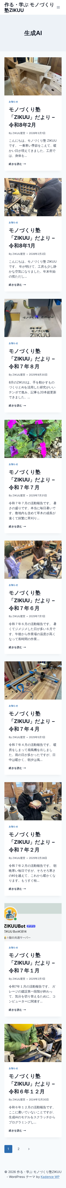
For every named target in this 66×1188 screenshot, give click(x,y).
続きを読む (17, 163)
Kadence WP (50, 1177)
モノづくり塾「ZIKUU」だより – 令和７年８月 (32, 359)
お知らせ (13, 101)
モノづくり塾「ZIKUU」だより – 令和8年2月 (32, 117)
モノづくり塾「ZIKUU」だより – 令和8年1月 (32, 238)
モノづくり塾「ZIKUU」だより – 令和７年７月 (32, 479)
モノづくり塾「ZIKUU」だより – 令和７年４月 (32, 721)
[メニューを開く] (58, 7)
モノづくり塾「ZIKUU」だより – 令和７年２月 (32, 842)
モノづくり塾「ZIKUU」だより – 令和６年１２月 (32, 1084)
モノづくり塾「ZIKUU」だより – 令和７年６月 (32, 600)
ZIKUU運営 (18, 133)
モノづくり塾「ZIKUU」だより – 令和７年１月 (32, 963)
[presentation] (33, 76)
